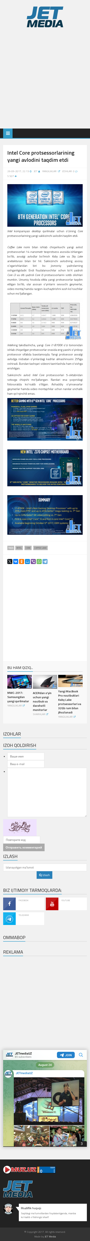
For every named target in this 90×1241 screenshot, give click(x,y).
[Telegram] (43, 562)
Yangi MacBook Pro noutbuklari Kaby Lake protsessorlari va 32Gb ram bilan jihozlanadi (69, 701)
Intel (19, 547)
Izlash (46, 875)
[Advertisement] (45, 77)
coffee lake (40, 547)
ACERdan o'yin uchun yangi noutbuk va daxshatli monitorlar (42, 701)
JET (35, 171)
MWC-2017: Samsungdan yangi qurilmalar (18, 696)
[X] (8, 562)
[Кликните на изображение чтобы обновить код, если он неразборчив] (20, 827)
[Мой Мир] (26, 562)
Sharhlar (39, 714)
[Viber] (32, 562)
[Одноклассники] (20, 562)
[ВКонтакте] (14, 562)
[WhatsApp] (38, 562)
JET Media (50, 1236)
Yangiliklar (49, 171)
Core (28, 547)
